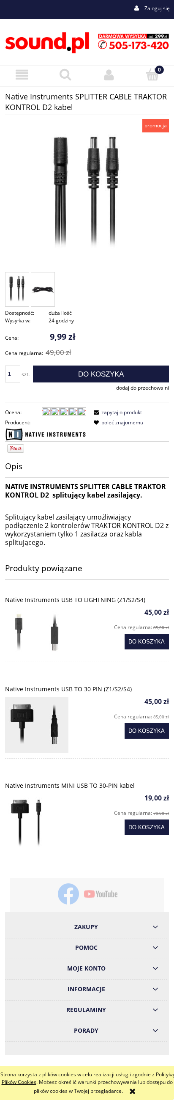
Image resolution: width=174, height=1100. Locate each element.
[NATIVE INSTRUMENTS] (45, 433)
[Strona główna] (87, 42)
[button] (22, 75)
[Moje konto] (108, 75)
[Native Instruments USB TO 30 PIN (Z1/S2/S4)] (46, 725)
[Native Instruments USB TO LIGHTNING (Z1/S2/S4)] (46, 632)
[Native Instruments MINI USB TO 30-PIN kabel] (46, 825)
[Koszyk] (152, 74)
